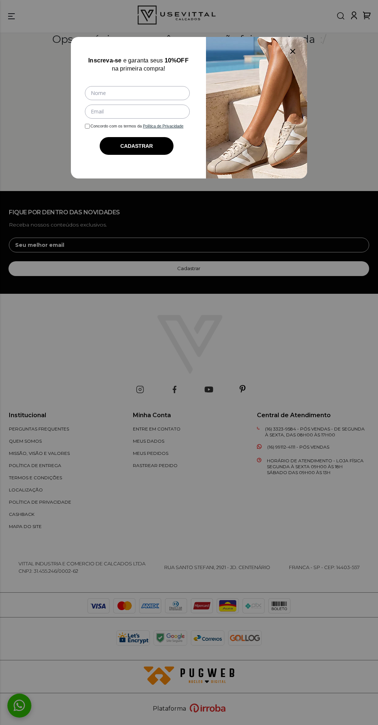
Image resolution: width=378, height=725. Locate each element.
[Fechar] (292, 51)
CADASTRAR (136, 146)
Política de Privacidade (163, 126)
